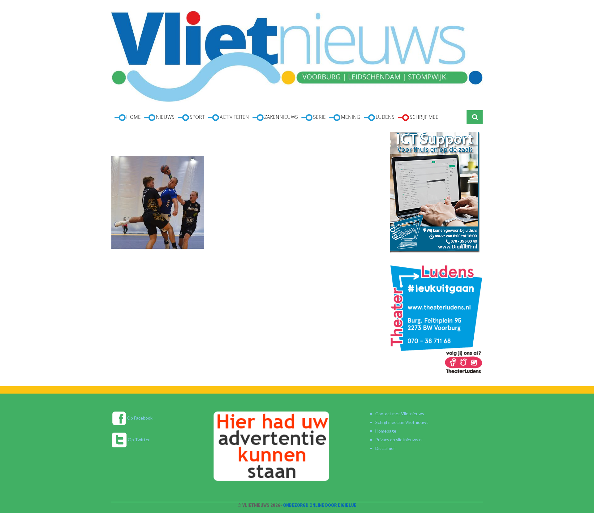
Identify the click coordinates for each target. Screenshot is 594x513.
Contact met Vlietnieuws (399, 413)
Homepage (385, 430)
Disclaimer (385, 448)
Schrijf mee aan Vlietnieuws (401, 422)
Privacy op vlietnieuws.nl (399, 439)
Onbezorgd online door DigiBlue (319, 505)
